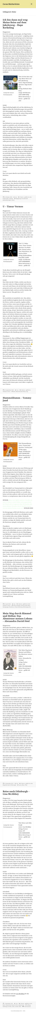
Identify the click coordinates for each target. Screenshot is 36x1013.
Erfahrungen (6, 198)
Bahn (14, 391)
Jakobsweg (5, 200)
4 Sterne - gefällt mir (25, 390)
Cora (16, 197)
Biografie (5, 785)
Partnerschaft (24, 605)
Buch (9, 785)
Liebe (13, 1006)
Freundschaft (25, 198)
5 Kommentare (27, 1006)
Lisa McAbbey (20, 993)
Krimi (16, 1005)
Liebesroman (21, 1005)
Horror (8, 391)
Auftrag (28, 1005)
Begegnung (18, 198)
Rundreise (11, 607)
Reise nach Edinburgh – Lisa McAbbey (16, 792)
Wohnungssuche (27, 607)
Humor (9, 605)
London (16, 1006)
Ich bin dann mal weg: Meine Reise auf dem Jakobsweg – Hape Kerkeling (15, 23)
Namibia (18, 605)
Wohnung (20, 607)
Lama (20, 785)
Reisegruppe (6, 607)
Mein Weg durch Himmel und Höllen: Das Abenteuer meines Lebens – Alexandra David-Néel (17, 617)
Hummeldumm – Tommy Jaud (17, 399)
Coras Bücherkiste (11, 4)
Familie (9, 1006)
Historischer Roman (10, 1005)
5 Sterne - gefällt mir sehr (25, 197)
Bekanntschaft (19, 391)
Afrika (14, 605)
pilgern (9, 200)
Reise (13, 200)
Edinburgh (5, 1006)
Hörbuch (11, 198)
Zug (27, 391)
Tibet (26, 785)
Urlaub (15, 607)
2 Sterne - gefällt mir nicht (24, 604)
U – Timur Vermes (13, 206)
